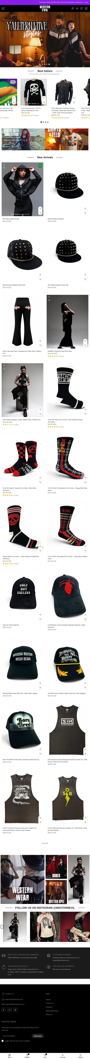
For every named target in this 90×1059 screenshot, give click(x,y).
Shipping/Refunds (52, 1011)
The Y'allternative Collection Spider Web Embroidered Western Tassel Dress (72, 110)
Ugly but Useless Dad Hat (11, 625)
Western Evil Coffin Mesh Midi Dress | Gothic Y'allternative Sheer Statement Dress (13, 110)
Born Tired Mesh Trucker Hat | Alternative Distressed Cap (21, 759)
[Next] (88, 927)
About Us (49, 1014)
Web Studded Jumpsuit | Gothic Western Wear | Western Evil (21, 420)
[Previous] (2, 927)
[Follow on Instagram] (9, 1010)
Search (48, 999)
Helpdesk (49, 1007)
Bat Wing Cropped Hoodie (11, 219)
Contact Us (50, 1003)
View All (45, 843)
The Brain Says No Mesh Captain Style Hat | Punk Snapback (67, 693)
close (4, 2)
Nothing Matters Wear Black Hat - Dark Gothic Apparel (20, 693)
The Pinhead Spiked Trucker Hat (58, 285)
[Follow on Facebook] (3, 1010)
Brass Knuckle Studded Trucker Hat (14, 285)
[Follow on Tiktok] (15, 1010)
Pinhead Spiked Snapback (56, 219)
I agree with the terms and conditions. (17, 1041)
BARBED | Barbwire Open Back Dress (60, 351)
